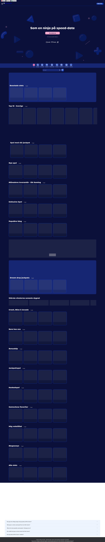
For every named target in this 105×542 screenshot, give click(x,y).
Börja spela (100, 3)
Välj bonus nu (52, 33)
